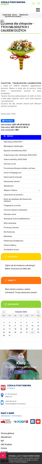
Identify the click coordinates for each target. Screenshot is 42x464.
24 (9, 332)
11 (15, 326)
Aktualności (23, 15)
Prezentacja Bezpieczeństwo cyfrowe (19, 168)
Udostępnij (9, 121)
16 (4, 329)
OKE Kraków (6, 444)
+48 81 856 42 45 (38, 3)
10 (9, 326)
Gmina (4, 448)
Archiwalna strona (11, 250)
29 (38, 332)
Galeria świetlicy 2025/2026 (15, 159)
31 (9, 335)
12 (21, 326)
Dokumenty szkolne (12, 181)
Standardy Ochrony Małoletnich (17, 219)
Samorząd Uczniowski (13, 177)
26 (21, 332)
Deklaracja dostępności (13, 241)
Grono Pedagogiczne (12, 173)
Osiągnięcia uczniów (12, 205)
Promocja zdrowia (11, 227)
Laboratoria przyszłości (13, 195)
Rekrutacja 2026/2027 (13, 142)
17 (9, 329)
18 (15, 329)
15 (38, 326)
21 (32, 329)
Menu (10, 136)
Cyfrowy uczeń (10, 164)
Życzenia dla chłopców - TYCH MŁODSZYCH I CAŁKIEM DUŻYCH (17, 27)
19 (21, 329)
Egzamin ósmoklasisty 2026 (15, 151)
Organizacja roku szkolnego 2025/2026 (20, 155)
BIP (2, 441)
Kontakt (4, 452)
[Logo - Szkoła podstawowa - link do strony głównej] (13, 5)
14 (32, 326)
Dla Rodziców (9, 232)
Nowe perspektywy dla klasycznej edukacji (17, 200)
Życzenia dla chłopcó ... (13, 16)
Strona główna (7, 433)
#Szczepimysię (10, 223)
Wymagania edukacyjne (13, 146)
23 (4, 332)
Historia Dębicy (10, 245)
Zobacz (21, 372)
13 (27, 326)
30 (4, 335)
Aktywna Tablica (10, 190)
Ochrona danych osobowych (15, 210)
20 (27, 329)
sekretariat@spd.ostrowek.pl (34, 3)
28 (32, 332)
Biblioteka (8, 236)
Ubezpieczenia (10, 214)
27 (27, 332)
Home (14, 15)
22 (38, 329)
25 (15, 332)
